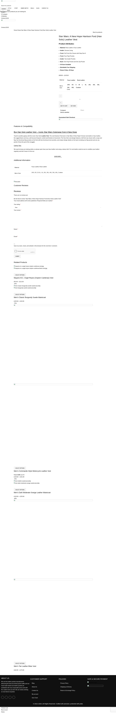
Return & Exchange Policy (67, 690)
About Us (34, 687)
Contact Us (35, 690)
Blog (33, 683)
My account (35, 694)
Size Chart (35, 697)
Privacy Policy (64, 683)
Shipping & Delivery (66, 687)
